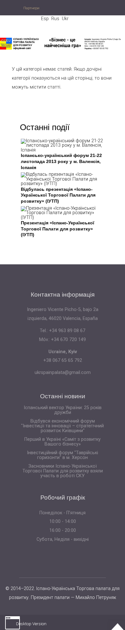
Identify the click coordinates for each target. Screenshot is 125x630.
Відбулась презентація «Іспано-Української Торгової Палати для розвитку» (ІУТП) (58, 195)
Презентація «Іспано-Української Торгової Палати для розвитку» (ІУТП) (57, 228)
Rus (55, 18)
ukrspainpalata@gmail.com (63, 372)
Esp (45, 18)
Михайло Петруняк (96, 597)
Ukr (65, 18)
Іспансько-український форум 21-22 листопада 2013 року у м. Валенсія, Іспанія (61, 161)
